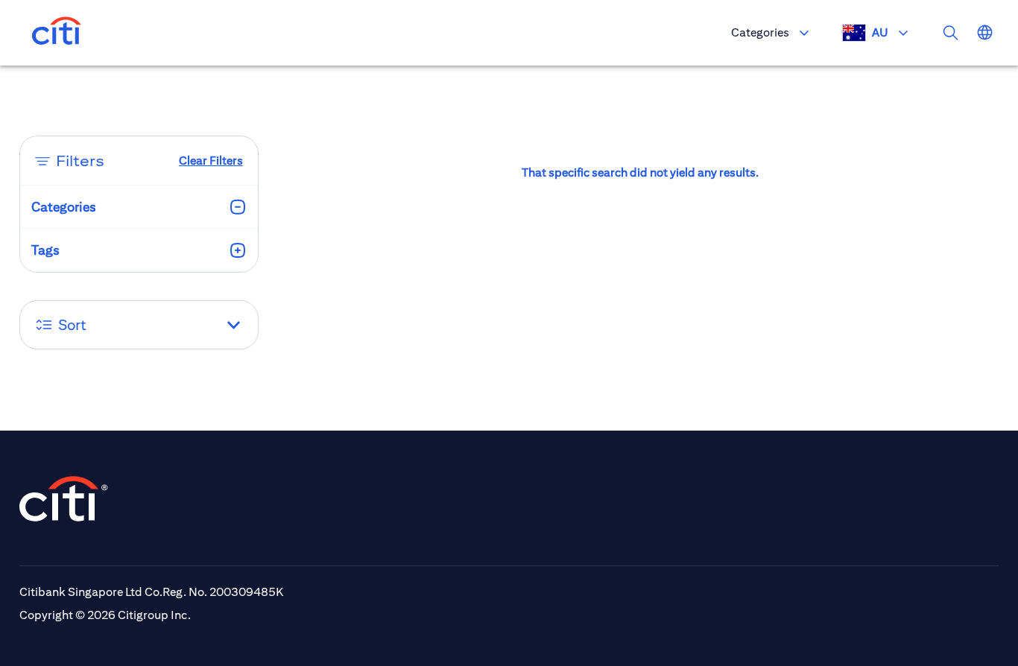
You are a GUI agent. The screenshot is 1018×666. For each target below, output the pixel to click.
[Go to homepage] (56, 33)
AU (880, 32)
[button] (139, 324)
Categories (760, 32)
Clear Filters (211, 160)
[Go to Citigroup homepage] (64, 498)
